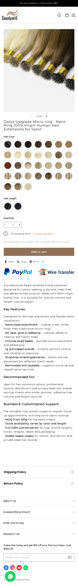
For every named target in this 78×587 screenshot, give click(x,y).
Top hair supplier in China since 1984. (39, 3)
